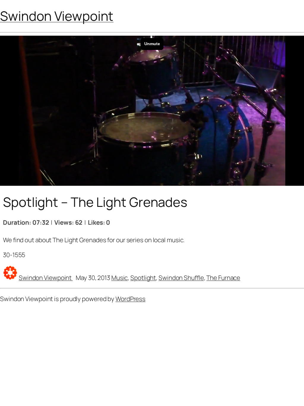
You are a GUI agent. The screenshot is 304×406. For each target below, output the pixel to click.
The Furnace (223, 277)
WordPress (130, 299)
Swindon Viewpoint (56, 16)
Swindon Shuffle (181, 277)
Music (119, 277)
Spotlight (143, 277)
